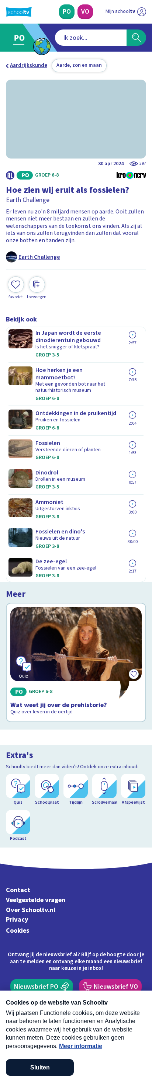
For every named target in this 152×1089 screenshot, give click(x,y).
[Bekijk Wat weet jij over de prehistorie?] (76, 662)
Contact (18, 890)
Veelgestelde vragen (35, 900)
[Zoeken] (136, 37)
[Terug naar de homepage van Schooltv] (19, 12)
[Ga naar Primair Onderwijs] (21, 38)
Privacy (17, 919)
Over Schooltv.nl (30, 910)
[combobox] (91, 37)
